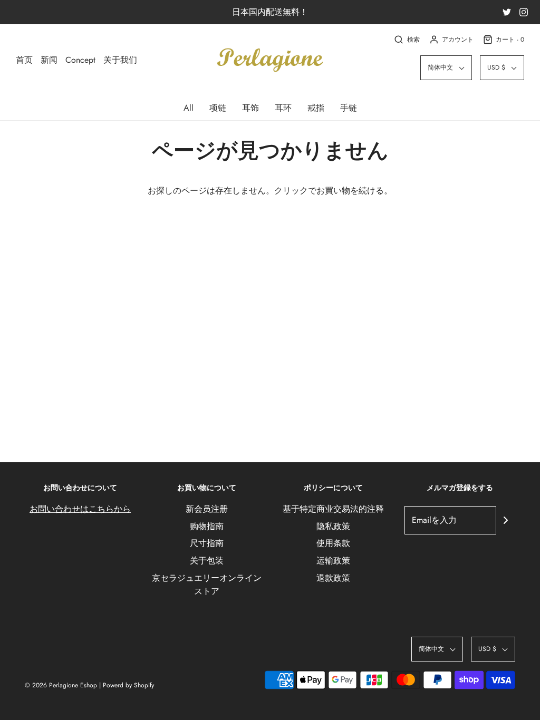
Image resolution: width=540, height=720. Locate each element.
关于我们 (120, 60)
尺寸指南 (207, 543)
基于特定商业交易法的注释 (333, 509)
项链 (217, 108)
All (189, 108)
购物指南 (207, 526)
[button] (446, 67)
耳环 (283, 108)
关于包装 (207, 560)
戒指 (315, 108)
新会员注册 (207, 509)
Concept (80, 60)
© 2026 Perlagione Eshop (61, 685)
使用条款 (333, 543)
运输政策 (333, 560)
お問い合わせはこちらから (80, 509)
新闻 (49, 60)
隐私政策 (333, 526)
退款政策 (333, 578)
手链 (348, 108)
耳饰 (250, 108)
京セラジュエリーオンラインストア (207, 585)
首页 (24, 60)
